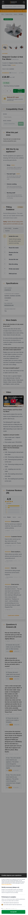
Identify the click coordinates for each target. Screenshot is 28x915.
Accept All (13, 912)
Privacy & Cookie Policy (7, 884)
